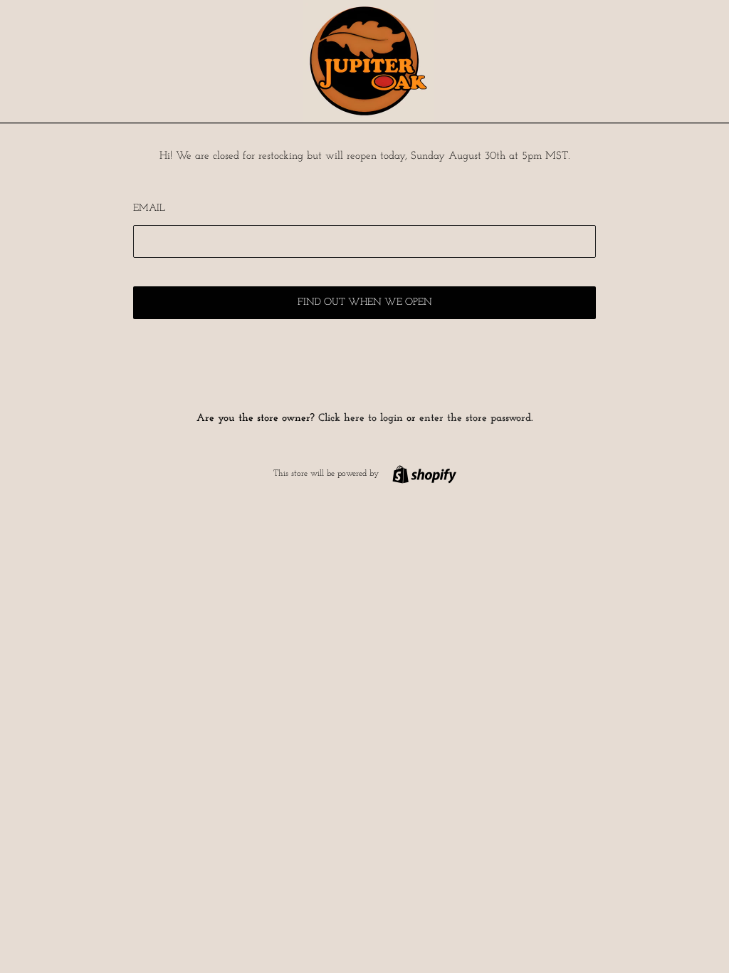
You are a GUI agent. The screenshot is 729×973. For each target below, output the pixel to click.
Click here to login (360, 418)
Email (149, 208)
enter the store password (475, 418)
